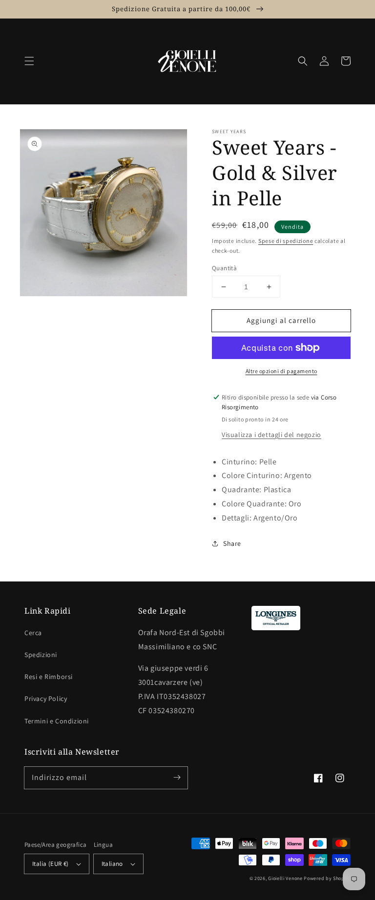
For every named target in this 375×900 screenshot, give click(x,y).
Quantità (224, 268)
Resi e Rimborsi (48, 676)
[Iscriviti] (177, 777)
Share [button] (232, 543)
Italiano (112, 864)
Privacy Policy (45, 698)
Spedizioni (40, 654)
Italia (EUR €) (50, 864)
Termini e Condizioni (56, 721)
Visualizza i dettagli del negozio (271, 434)
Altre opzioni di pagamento (281, 371)
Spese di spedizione (285, 240)
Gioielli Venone (285, 878)
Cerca (33, 632)
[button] (29, 61)
